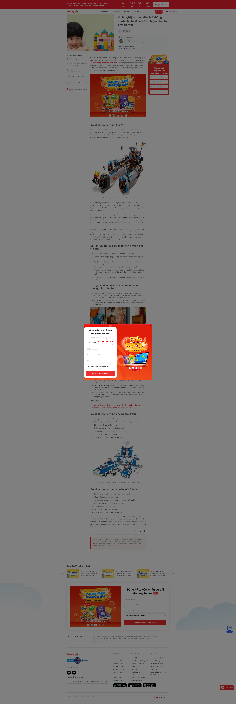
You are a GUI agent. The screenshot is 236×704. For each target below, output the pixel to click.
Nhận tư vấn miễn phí (100, 373)
